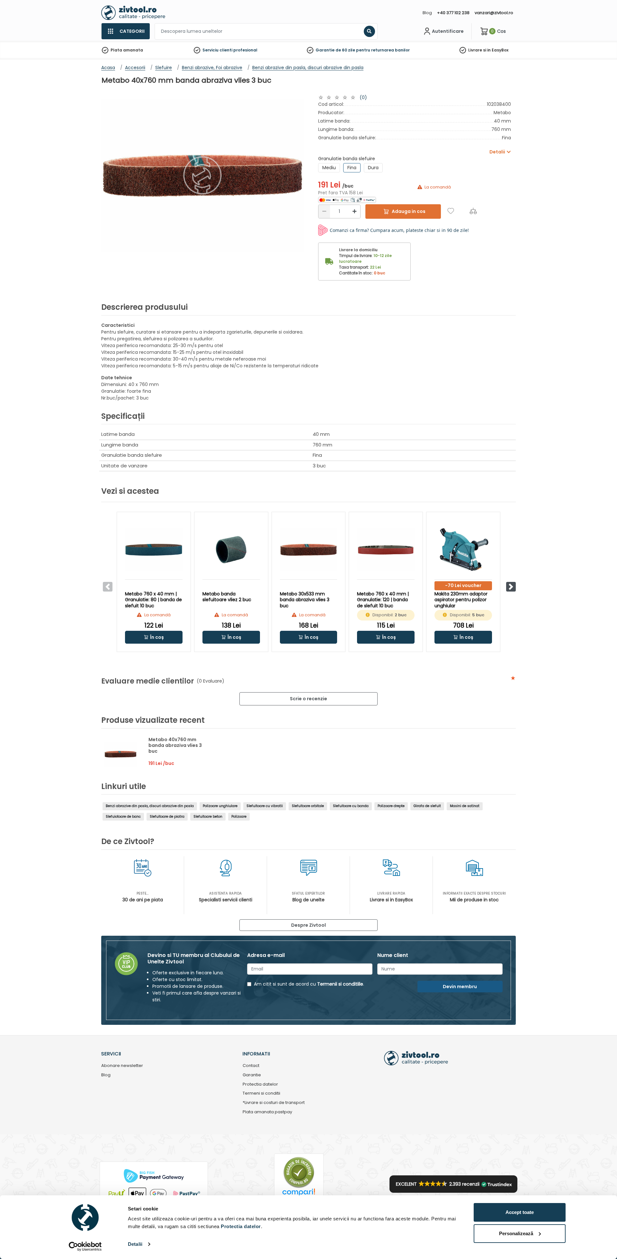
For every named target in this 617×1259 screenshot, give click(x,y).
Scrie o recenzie (308, 698)
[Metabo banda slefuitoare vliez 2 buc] (231, 549)
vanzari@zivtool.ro (494, 13)
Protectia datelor (260, 1084)
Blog (427, 13)
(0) (363, 97)
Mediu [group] (329, 167)
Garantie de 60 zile (335, 50)
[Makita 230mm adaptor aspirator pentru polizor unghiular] (463, 549)
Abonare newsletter (122, 1066)
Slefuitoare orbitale (308, 806)
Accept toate (519, 1212)
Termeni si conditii (261, 1093)
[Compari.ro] (299, 1194)
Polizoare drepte (391, 806)
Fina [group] (351, 167)
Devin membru (460, 986)
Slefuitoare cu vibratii (264, 806)
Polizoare (238, 816)
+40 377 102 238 (453, 13)
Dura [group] (373, 167)
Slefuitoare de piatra (167, 816)
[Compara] (473, 211)
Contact (251, 1066)
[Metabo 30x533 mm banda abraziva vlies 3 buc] (308, 549)
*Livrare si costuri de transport (274, 1103)
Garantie (252, 1075)
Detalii (135, 1244)
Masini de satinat (464, 806)
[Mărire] (354, 211)
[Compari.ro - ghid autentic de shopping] (299, 1172)
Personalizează (516, 1233)
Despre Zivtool (308, 925)
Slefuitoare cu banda (351, 806)
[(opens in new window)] (347, 199)
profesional (245, 50)
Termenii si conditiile (340, 984)
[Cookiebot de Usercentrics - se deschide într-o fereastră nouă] (85, 1246)
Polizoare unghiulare (220, 806)
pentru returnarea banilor (383, 50)
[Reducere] (324, 211)
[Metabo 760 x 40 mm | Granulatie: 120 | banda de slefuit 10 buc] (386, 549)
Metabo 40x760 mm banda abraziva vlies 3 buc (175, 745)
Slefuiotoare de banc (123, 816)
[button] (511, 587)
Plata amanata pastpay (267, 1112)
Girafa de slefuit (427, 806)
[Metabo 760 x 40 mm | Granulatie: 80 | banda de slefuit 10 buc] (154, 549)
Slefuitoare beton (207, 816)
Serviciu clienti (217, 50)
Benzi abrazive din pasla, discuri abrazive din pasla (150, 806)
